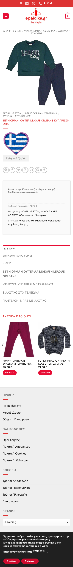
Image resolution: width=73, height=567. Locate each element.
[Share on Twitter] (19, 170)
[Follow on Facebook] (44, 3)
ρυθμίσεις (38, 550)
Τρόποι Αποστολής (15, 481)
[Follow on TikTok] (51, 3)
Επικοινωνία (11, 501)
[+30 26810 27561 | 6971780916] (41, 3)
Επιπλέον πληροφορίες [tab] (17, 255)
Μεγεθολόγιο (12, 412)
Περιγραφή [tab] (9, 248)
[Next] (70, 352)
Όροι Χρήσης (11, 440)
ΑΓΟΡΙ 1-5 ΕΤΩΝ (12, 30)
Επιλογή (9, 372)
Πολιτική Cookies (14, 453)
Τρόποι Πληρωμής (15, 494)
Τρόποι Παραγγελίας (16, 487)
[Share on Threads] (25, 170)
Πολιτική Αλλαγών (15, 460)
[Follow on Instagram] (48, 3)
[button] (6, 16)
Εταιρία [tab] (7, 263)
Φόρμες (24, 224)
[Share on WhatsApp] (6, 170)
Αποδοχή (11, 561)
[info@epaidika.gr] (27, 3)
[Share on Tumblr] (44, 170)
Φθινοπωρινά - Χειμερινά (39, 30)
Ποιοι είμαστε (12, 405)
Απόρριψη (30, 561)
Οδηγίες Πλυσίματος (16, 419)
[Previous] (3, 352)
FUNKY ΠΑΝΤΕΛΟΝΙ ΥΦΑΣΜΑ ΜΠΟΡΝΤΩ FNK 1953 (17, 363)
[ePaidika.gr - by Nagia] (36, 16)
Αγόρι (22, 220)
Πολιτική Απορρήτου (16, 446)
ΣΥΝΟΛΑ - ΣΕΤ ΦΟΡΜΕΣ (17, 116)
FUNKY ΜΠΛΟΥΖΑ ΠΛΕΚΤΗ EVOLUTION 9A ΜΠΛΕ (54, 362)
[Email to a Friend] (31, 170)
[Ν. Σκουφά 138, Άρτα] (21, 3)
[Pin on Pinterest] (38, 170)
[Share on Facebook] (12, 170)
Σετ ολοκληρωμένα (36, 220)
